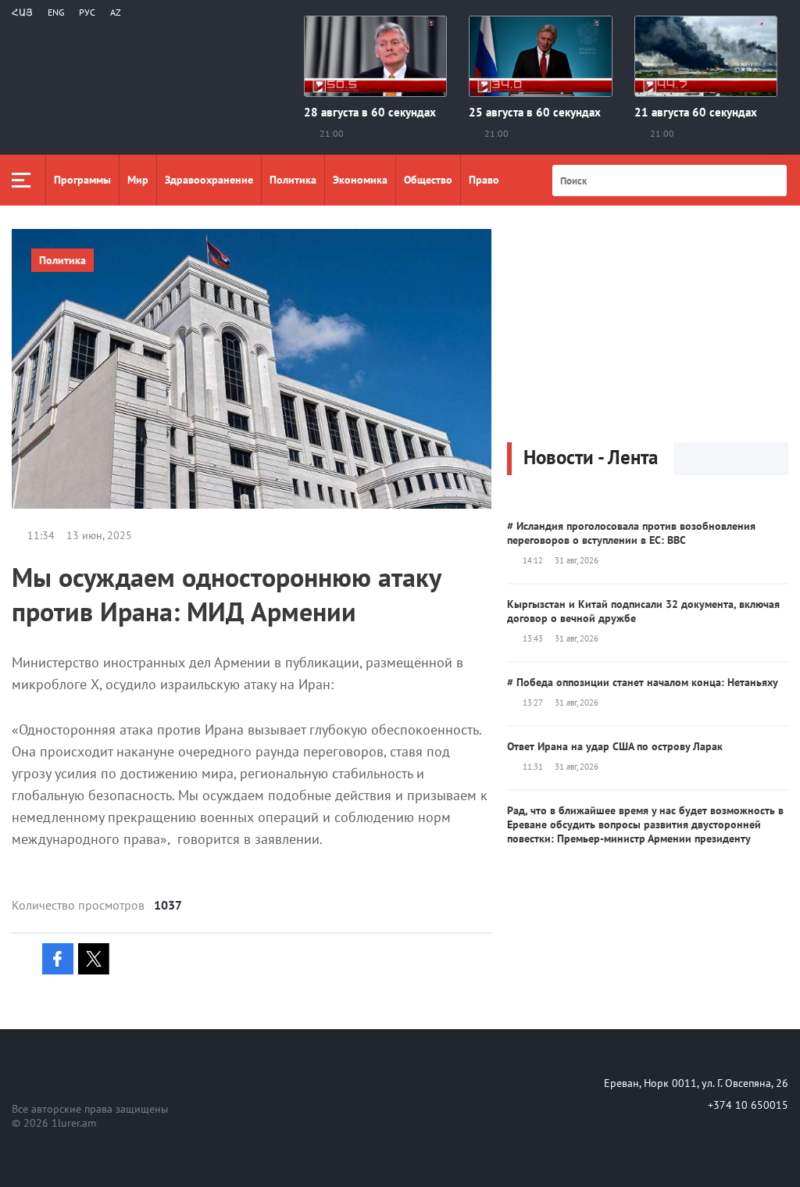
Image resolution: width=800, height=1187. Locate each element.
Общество (428, 180)
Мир (137, 180)
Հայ (22, 12)
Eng (56, 12)
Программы (82, 180)
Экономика (360, 180)
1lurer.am (74, 1123)
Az (115, 12)
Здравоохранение (209, 180)
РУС (87, 12)
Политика (293, 180)
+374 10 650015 (748, 1105)
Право (484, 180)
